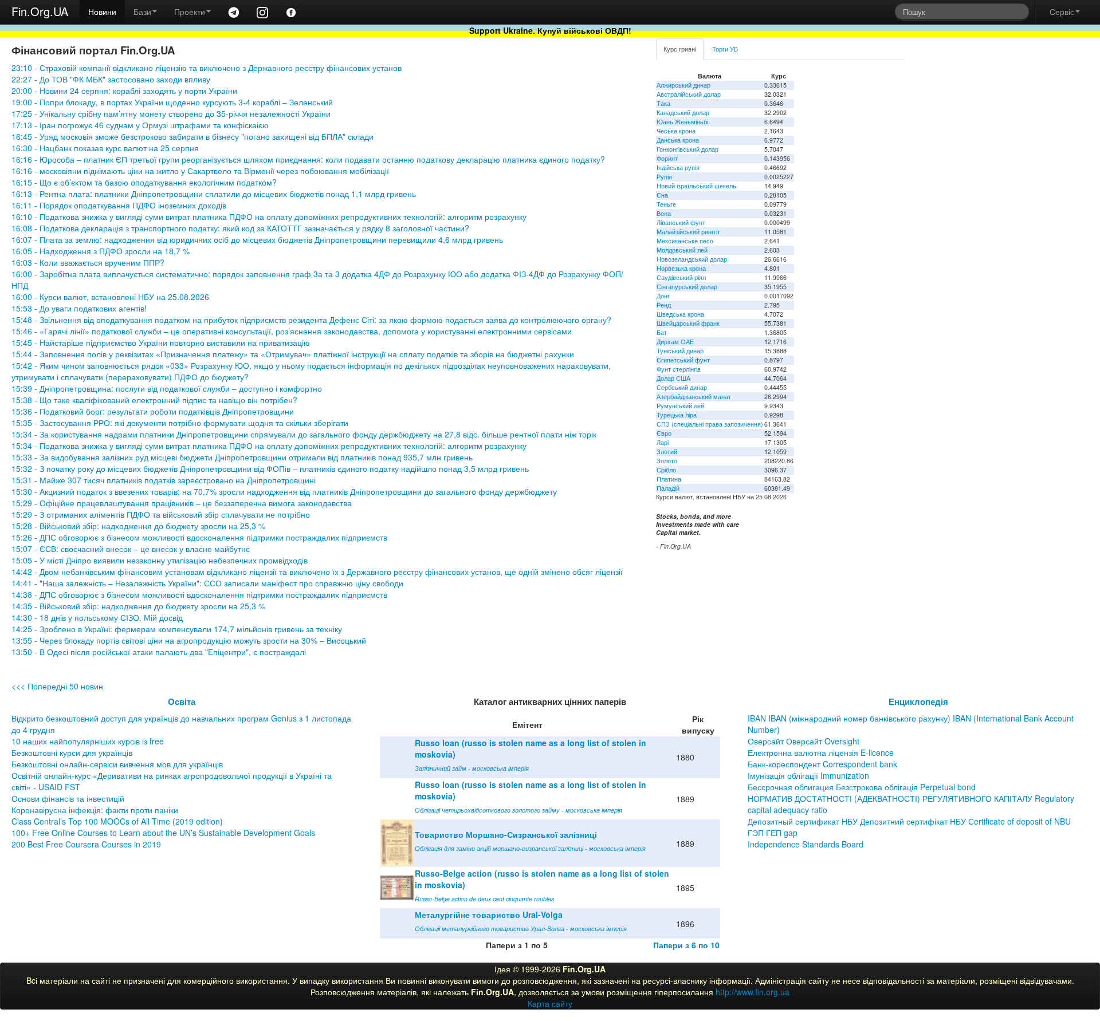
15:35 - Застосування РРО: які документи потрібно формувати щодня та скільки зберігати (179, 422)
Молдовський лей (682, 250)
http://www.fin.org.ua (752, 992)
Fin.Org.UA (39, 11)
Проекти (189, 11)
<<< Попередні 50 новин (57, 686)
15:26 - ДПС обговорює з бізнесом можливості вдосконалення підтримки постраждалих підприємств (199, 537)
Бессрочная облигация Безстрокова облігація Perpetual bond (862, 787)
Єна (662, 195)
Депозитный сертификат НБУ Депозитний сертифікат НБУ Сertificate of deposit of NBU (909, 821)
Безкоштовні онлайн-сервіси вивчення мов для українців (117, 764)
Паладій (668, 488)
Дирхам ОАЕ (675, 341)
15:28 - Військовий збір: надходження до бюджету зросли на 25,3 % (138, 525)
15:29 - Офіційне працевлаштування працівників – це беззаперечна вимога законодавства (181, 502)
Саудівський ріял (681, 277)
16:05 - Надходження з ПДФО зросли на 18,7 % (100, 251)
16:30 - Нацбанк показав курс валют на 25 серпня (105, 147)
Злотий (667, 451)
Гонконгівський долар (687, 149)
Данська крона (678, 140)
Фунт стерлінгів (679, 369)
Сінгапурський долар (687, 286)
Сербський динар (682, 387)
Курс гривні (679, 49)
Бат (662, 332)
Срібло (666, 470)
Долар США (673, 378)
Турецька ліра (677, 415)
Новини (102, 11)
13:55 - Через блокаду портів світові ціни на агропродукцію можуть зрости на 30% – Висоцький (188, 640)
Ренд (664, 305)
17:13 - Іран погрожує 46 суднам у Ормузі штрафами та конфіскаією (140, 125)
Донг (663, 295)
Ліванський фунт (681, 222)
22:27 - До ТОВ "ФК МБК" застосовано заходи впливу (110, 79)
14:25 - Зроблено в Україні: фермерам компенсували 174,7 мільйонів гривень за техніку (176, 628)
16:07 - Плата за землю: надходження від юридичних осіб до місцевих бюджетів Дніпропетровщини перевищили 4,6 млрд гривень (257, 239)
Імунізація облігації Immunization (808, 775)
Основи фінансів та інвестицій (67, 798)
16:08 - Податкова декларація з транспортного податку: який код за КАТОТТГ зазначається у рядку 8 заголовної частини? (240, 228)
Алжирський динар (683, 85)
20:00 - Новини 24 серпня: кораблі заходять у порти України (124, 90)
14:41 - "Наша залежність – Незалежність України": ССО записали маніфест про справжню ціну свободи (207, 583)
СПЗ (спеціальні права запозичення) (710, 424)
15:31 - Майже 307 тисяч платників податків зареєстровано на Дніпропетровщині (163, 480)
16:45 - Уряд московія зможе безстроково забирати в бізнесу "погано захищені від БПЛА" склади (192, 136)
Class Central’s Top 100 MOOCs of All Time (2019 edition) (117, 821)
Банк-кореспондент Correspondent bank (822, 764)
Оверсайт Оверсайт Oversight (803, 741)
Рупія (664, 176)
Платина (669, 479)
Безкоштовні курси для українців (71, 752)
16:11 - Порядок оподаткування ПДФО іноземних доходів (118, 205)
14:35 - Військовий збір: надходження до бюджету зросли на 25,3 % (138, 606)
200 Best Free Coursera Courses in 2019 (86, 844)
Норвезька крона (681, 268)
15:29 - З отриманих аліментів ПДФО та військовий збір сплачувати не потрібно (160, 514)
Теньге (666, 204)
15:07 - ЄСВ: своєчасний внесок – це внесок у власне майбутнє (130, 548)
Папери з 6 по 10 (686, 945)
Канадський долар (683, 112)
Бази (142, 11)
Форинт (667, 158)
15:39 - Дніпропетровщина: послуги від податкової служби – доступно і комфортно (166, 388)
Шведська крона (680, 314)
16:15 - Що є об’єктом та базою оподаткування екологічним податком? (144, 182)
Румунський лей (680, 405)
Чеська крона (676, 131)
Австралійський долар (689, 94)
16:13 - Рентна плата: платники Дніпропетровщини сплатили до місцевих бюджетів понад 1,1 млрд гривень (213, 193)
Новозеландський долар (692, 259)
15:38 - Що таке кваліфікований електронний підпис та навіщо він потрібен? (154, 399)
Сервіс (1062, 11)
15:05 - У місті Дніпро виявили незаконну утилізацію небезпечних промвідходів (159, 560)
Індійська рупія (678, 167)
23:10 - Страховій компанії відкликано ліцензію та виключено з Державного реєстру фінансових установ (206, 67)
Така (663, 103)
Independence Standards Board (805, 844)
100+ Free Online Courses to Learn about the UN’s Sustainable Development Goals (163, 832)
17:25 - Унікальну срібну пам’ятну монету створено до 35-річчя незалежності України (171, 113)
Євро (664, 433)
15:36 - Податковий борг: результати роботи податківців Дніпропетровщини (152, 411)
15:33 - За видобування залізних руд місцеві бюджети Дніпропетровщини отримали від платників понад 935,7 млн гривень (242, 457)
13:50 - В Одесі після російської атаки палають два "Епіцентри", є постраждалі (158, 651)
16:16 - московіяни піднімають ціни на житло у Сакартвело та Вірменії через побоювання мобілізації (200, 170)
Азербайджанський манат (694, 396)
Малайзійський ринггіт (688, 231)
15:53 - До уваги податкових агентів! (79, 308)
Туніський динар (680, 350)
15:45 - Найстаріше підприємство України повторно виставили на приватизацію (160, 342)
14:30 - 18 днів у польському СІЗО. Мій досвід (97, 617)
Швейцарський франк (688, 323)
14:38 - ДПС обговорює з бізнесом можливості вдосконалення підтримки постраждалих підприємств (199, 594)
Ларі (663, 442)
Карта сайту (550, 1003)
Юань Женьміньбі (682, 121)
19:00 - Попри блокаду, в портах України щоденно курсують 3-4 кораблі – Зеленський (172, 102)
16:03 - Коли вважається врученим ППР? (87, 262)
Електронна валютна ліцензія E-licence (821, 752)
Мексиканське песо (685, 240)
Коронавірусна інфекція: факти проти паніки (94, 809)
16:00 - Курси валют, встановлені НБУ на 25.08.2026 (110, 296)
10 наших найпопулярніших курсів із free (87, 741)
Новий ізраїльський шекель (696, 186)
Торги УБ (725, 49)
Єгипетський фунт (683, 360)
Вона (664, 213)
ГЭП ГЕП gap (773, 832)
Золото (667, 460)
